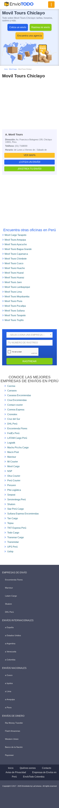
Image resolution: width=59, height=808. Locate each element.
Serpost (11, 495)
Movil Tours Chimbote (16, 258)
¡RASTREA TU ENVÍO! (29, 169)
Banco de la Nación (14, 747)
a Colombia (10, 659)
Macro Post (13, 452)
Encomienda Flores (17, 428)
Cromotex (12, 414)
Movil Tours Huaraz (14, 277)
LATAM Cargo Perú (17, 438)
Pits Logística (14, 490)
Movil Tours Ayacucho (16, 244)
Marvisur (11, 457)
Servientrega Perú (16, 499)
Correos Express (15, 409)
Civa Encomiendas (17, 400)
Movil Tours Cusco (14, 263)
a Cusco (8, 675)
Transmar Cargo (15, 537)
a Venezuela (10, 651)
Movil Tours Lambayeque (17, 287)
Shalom (11, 504)
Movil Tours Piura (13, 301)
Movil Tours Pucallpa (15, 306)
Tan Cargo (12, 518)
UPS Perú (12, 547)
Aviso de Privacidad (16, 772)
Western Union (11, 739)
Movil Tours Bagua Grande (18, 249)
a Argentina (10, 643)
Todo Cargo (13, 532)
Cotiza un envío (17, 27)
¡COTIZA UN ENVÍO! (29, 162)
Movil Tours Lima (13, 292)
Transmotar (13, 542)
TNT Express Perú (16, 528)
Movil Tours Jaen (13, 282)
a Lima (8, 691)
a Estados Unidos (13, 635)
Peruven (11, 485)
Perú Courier (13, 480)
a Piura (8, 707)
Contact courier (15, 405)
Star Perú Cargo (15, 509)
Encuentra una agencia (29, 35)
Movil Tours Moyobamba (17, 296)
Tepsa (10, 523)
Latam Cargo (11, 596)
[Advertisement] (29, 101)
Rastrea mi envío (40, 27)
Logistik (11, 443)
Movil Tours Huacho (15, 268)
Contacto (46, 768)
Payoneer (9, 755)
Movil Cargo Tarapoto (15, 235)
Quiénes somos (28, 768)
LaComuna (37, 786)
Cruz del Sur (13, 419)
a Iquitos (9, 683)
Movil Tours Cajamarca (16, 254)
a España (9, 627)
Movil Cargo (13, 69)
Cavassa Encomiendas (19, 395)
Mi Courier (12, 461)
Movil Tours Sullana (15, 310)
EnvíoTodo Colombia (33, 776)
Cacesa (11, 386)
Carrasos (12, 390)
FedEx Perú (13, 433)
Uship (10, 551)
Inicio (6, 69)
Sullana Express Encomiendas (23, 513)
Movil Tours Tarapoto (15, 315)
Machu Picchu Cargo (18, 447)
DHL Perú (12, 424)
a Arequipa (10, 699)
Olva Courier (13, 476)
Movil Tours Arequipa (15, 240)
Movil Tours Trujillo (14, 320)
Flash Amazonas (12, 731)
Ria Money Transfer (14, 723)
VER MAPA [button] (30, 155)
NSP (9, 471)
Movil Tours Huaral (14, 273)
